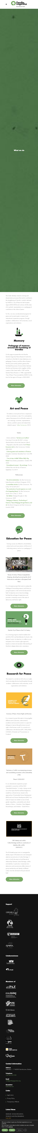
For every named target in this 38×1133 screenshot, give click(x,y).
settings (10, 1127)
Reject (12, 1130)
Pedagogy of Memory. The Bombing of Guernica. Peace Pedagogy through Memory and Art (19, 503)
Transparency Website (13, 1102)
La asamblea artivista (12, 484)
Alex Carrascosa (22, 425)
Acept (4, 1130)
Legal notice (10, 1095)
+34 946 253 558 (11, 1075)
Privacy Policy (11, 1098)
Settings (20, 1130)
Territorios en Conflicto (23, 438)
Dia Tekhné (9, 496)
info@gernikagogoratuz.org (13, 1081)
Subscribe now (10, 1086)
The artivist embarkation (12, 480)
